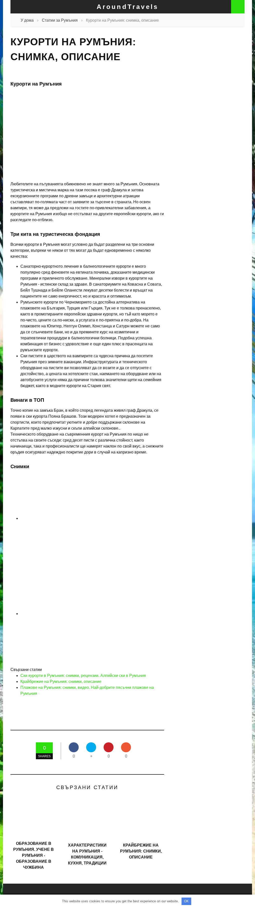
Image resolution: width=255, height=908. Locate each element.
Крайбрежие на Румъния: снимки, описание (60, 681)
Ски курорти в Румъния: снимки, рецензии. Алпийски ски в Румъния (83, 675)
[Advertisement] (212, 123)
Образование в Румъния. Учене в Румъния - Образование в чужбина (33, 855)
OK (186, 901)
